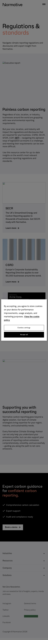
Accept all (24, 335)
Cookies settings (24, 328)
